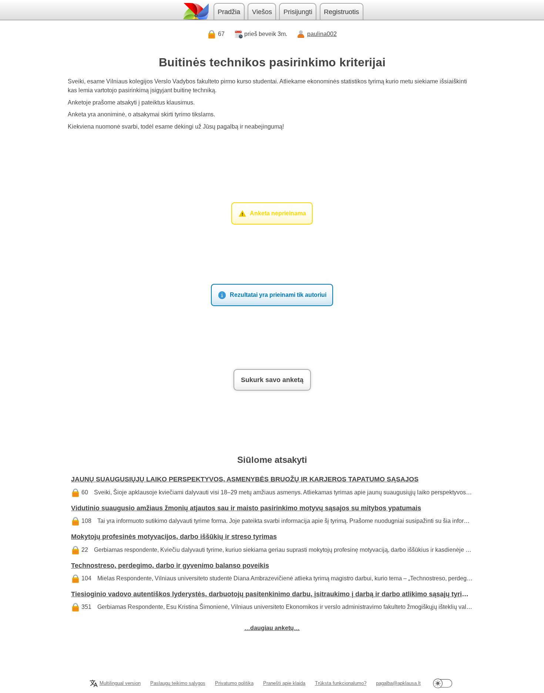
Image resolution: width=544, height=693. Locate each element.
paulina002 (322, 34)
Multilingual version (120, 683)
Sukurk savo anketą (272, 380)
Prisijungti (297, 12)
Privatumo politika (234, 683)
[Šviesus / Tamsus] (442, 683)
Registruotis (341, 12)
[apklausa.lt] (195, 11)
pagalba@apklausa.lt (398, 683)
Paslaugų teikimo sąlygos (177, 683)
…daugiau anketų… (272, 628)
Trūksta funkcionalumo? (340, 683)
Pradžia (229, 12)
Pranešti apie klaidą (284, 683)
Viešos (262, 12)
